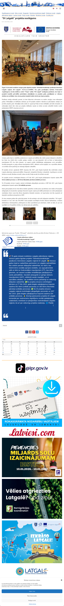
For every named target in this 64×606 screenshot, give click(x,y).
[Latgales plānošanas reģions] (32, 3)
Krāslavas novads (50, 13)
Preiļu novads (26, 15)
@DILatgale (39, 241)
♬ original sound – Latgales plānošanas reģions (26, 317)
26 (19, 352)
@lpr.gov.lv (9, 250)
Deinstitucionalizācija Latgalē (37, 13)
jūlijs (3, 339)
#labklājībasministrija (42, 308)
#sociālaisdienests (15, 310)
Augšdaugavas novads (8, 13)
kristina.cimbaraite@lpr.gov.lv (18, 235)
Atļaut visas (32, 591)
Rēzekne (32, 15)
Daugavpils (26, 13)
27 (28, 352)
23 (54, 350)
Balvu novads (18, 13)
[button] (61, 580)
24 (3, 352)
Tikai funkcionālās (32, 596)
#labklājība (30, 308)
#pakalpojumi (14, 312)
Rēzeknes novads (40, 15)
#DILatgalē (49, 305)
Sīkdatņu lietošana (32, 604)
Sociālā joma (49, 15)
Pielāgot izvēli (32, 600)
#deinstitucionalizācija (17, 308)
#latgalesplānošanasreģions (39, 310)
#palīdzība (26, 312)
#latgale (26, 310)
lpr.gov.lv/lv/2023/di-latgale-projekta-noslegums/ (26, 305)
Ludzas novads (17, 15)
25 (11, 352)
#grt (20, 312)
